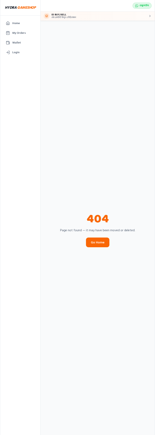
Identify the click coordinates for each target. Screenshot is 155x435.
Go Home (98, 242)
